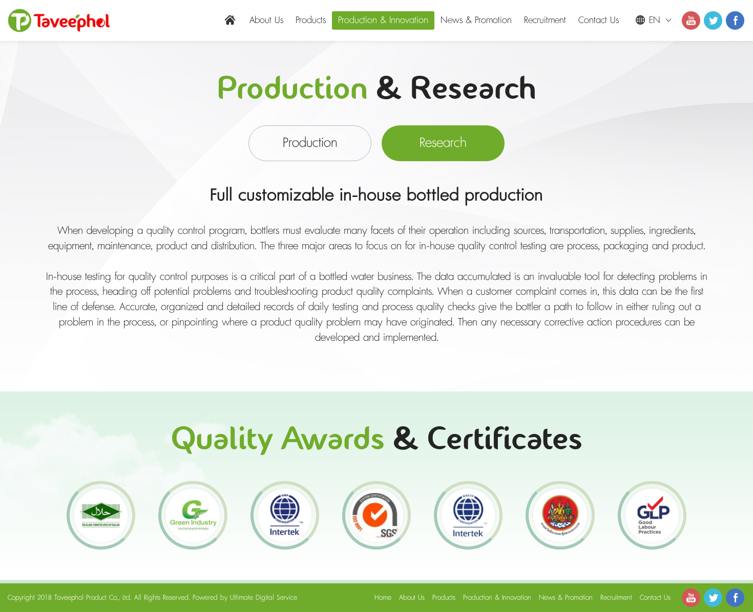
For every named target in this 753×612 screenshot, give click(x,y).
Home (382, 598)
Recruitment (545, 20)
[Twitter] (713, 20)
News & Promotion (476, 20)
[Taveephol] (59, 20)
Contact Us (598, 20)
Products (311, 20)
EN (654, 20)
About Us (266, 20)
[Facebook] (735, 20)
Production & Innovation (383, 20)
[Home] (230, 20)
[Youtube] (691, 20)
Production (310, 143)
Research (443, 143)
